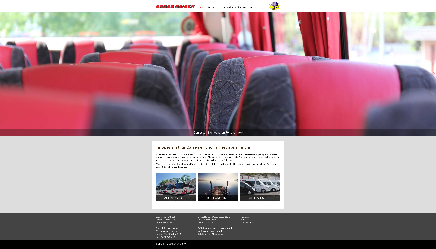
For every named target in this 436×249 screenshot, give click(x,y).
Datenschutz (246, 222)
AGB (242, 220)
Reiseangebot (212, 7)
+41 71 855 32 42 (172, 234)
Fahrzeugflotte (228, 7)
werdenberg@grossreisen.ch (218, 228)
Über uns (242, 7)
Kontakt (253, 7)
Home (200, 7)
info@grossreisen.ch (172, 228)
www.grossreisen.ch (170, 231)
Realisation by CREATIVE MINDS (171, 244)
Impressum (245, 217)
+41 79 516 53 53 (214, 234)
